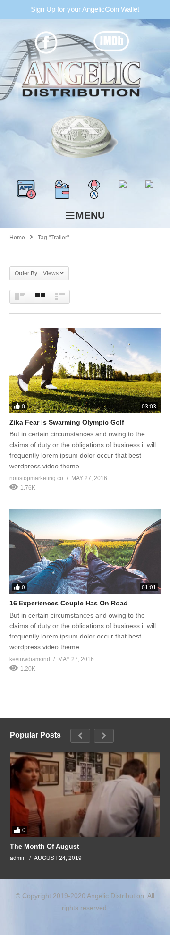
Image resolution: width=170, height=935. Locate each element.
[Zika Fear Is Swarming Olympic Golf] (85, 370)
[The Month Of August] (85, 794)
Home (17, 237)
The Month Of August (44, 846)
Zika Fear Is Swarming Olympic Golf (66, 422)
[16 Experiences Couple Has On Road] (85, 551)
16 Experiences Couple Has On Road (68, 603)
